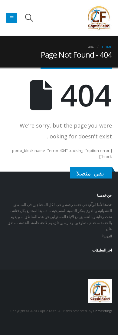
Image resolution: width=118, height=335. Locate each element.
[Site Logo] (98, 18)
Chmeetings (102, 311)
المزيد (108, 236)
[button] (29, 18)
